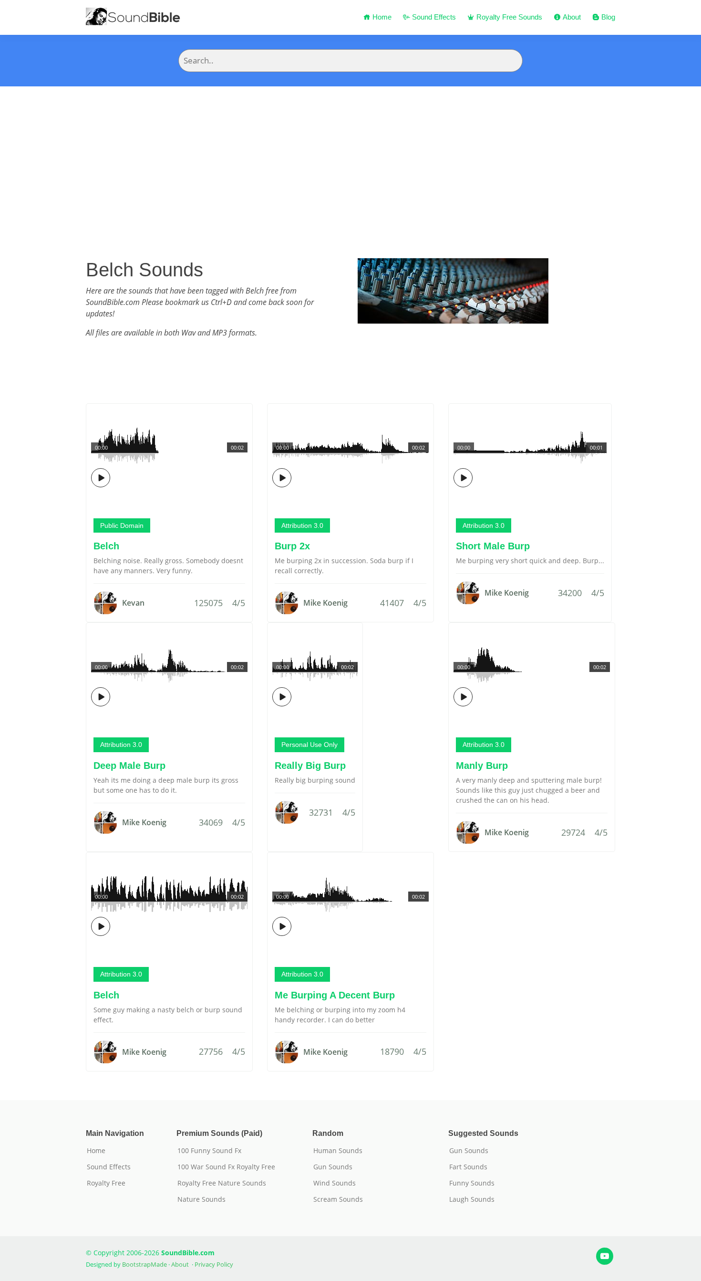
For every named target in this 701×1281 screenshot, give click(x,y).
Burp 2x (292, 546)
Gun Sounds (332, 1167)
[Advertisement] (350, 158)
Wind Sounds (334, 1183)
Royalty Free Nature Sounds (221, 1183)
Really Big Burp (310, 765)
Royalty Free (106, 1183)
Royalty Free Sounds (508, 17)
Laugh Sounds (472, 1199)
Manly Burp (482, 765)
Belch (106, 546)
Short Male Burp (493, 546)
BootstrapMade (144, 1264)
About (571, 17)
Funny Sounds (472, 1183)
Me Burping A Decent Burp (335, 995)
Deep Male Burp (129, 765)
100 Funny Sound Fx (209, 1150)
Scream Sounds (338, 1199)
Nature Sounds (201, 1199)
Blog (607, 17)
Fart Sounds (468, 1167)
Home (381, 17)
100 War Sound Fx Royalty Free (226, 1167)
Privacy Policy (214, 1264)
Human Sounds (337, 1150)
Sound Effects (433, 17)
